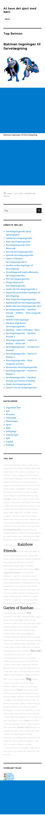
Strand (6, 499)
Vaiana (39, 624)
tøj (38, 675)
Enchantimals (9, 651)
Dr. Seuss (23, 600)
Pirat (16, 658)
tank (18, 637)
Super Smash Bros (23, 665)
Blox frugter (22, 644)
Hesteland (7, 492)
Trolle (36, 731)
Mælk (32, 661)
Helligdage (11, 431)
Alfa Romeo (19, 482)
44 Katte (21, 687)
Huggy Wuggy (9, 489)
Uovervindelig (14, 485)
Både (8, 428)
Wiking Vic (18, 583)
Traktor (29, 734)
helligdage (18, 479)
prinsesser (12, 727)
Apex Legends (9, 693)
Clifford (17, 679)
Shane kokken (26, 637)
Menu (7, 19)
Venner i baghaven (16, 559)
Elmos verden (15, 647)
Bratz (24, 526)
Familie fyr (36, 559)
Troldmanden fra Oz (11, 748)
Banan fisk (26, 530)
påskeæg (7, 661)
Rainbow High (23, 727)
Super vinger (14, 513)
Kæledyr (10, 445)
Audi (28, 489)
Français (10, 778)
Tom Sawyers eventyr (21, 492)
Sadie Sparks (8, 479)
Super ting (18, 714)
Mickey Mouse (30, 620)
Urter (25, 714)
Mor (11, 482)
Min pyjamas (29, 536)
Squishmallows (33, 551)
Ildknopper (8, 566)
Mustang (24, 617)
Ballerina (12, 469)
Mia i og (30, 647)
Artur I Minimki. (30, 519)
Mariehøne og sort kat (31, 583)
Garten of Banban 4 (26, 741)
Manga (21, 721)
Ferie (28, 475)
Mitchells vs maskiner (28, 707)
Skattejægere (8, 710)
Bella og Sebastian (22, 651)
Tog (28, 679)
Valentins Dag (25, 586)
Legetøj (9, 441)
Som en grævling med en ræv (15, 593)
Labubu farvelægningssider (19, 238)
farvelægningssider (12, 529)
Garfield (28, 559)
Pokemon (7, 526)
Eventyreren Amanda (12, 617)
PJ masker (30, 566)
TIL (31, 687)
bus (36, 661)
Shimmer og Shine (24, 744)
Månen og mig (34, 506)
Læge (15, 576)
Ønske (34, 576)
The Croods (28, 690)
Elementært (34, 523)
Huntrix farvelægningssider (14, 734)
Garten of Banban (18, 608)
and (38, 590)
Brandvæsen (20, 693)
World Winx (29, 710)
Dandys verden (9, 665)
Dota (12, 600)
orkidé (15, 741)
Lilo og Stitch (8, 523)
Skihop (23, 704)
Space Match (31, 516)
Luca (38, 472)
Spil (8, 411)
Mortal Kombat (24, 509)
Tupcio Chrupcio (33, 724)
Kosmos (19, 536)
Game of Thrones (30, 479)
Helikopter (7, 741)
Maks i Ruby (8, 630)
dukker (14, 697)
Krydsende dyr (34, 485)
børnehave (35, 721)
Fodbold (19, 675)
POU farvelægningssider (18, 279)
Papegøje (32, 658)
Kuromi (29, 655)
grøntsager (30, 472)
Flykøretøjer (12, 421)
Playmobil (14, 717)
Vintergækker (18, 620)
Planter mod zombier (12, 579)
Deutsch (10, 777)
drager (27, 720)
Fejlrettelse (31, 644)
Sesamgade (29, 731)
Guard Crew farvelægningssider (21, 387)
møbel (6, 472)
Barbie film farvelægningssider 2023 (23, 306)
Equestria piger (20, 465)
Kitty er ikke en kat (18, 634)
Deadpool (34, 489)
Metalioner (25, 748)
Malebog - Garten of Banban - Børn (22, 330)
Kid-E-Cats (31, 502)
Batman (6, 196)
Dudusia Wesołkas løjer (25, 469)
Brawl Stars (8, 540)
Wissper (32, 617)
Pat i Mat (22, 540)
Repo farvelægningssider (18, 241)
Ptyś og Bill (17, 496)
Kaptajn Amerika (24, 700)
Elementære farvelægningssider (21, 367)
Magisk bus (31, 603)
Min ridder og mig (30, 496)
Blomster (10, 414)
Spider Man (11, 536)
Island (17, 600)
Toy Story (29, 563)
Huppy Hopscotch (10, 556)
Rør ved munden (24, 576)
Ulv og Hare (15, 683)
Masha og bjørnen (19, 590)
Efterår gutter (28, 569)
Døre (5, 727)
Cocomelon (12, 744)
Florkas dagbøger (18, 475)
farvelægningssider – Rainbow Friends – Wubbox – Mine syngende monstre (23, 312)
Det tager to (23, 658)
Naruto (30, 600)
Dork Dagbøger (27, 573)
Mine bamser (8, 640)
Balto (11, 465)
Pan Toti (19, 627)
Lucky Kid (15, 502)
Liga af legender (20, 751)
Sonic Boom (17, 526)
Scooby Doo (19, 710)
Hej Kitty (6, 697)
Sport (8, 424)
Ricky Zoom (14, 586)
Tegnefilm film (30, 193)
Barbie (36, 690)
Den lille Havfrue (29, 675)
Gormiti (34, 586)
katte (26, 683)
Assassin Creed (30, 513)
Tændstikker (20, 489)
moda (31, 499)
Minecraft (35, 650)
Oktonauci (21, 563)
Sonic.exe (30, 717)
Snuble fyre (27, 596)
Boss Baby (36, 637)
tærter (29, 633)
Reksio (6, 559)
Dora (27, 687)
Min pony (7, 755)
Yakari (6, 465)
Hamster (20, 697)
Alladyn (14, 687)
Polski (9, 773)
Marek (9, 193)
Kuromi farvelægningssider (19, 252)
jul (33, 634)
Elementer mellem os (12, 624)
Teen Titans (29, 556)
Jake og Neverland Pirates (24, 672)
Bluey (23, 516)
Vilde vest (7, 590)
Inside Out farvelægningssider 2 (21, 289)
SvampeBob (8, 658)
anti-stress (16, 516)
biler (10, 620)
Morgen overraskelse (29, 579)
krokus (14, 700)
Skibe (11, 672)
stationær (12, 563)
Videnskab (11, 418)
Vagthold (22, 717)
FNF (29, 613)
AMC (36, 556)
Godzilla (10, 714)
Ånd (13, 668)
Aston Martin (8, 655)
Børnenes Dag (24, 661)
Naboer (37, 647)
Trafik (6, 672)
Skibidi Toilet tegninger (17, 319)
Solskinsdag (8, 583)
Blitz (36, 600)
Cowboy (30, 465)
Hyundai (34, 665)
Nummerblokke (9, 637)
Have (23, 655)
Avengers (7, 627)
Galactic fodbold (30, 627)
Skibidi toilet (8, 519)
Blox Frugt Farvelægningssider (21, 299)
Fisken (24, 647)
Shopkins (31, 593)
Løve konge (29, 697)
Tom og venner (33, 526)
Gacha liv (24, 499)
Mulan (36, 536)
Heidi (29, 668)
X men (10, 679)
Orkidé (33, 590)
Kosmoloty (21, 613)
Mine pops (18, 630)
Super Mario (15, 704)
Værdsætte (27, 630)
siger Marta (19, 731)
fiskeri (15, 540)
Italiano (10, 780)
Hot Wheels (12, 721)
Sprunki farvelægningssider (19, 255)
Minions (14, 661)
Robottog (35, 475)
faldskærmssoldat (21, 523)
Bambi (6, 586)
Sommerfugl (8, 569)
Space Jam (7, 724)
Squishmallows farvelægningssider (23, 302)
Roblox (20, 690)
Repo (5, 563)
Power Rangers (19, 472)
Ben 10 (21, 556)
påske (37, 672)
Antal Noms (23, 506)
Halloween (7, 576)
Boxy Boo (14, 509)
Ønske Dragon (9, 675)
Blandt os (23, 603)
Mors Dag (36, 668)
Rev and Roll (22, 551)
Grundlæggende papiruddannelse (26, 738)
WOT (5, 679)
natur (17, 603)
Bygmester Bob (32, 693)
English (10, 775)
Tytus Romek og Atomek (25, 640)
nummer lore (15, 499)
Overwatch (18, 569)
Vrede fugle (26, 624)
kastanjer (16, 724)
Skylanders (7, 738)
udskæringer (12, 435)
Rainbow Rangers (33, 704)
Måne (33, 624)
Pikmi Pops (23, 533)
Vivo (22, 683)
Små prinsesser (16, 596)
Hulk (32, 748)
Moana (23, 724)
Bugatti (6, 509)
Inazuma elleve (19, 566)
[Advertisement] (22, 110)
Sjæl (28, 590)
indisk (38, 469)
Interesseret (19, 519)
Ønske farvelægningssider (19, 384)
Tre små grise (21, 668)
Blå (38, 519)
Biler (11, 472)
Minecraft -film (33, 751)
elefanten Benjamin (11, 707)
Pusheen (22, 502)
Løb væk (12, 644)
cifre (21, 513)
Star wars (7, 475)
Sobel (14, 627)
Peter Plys (14, 506)
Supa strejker (8, 603)
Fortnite (17, 655)
